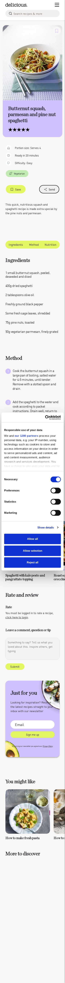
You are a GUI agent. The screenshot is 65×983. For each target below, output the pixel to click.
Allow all (32, 538)
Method (34, 244)
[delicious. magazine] (16, 5)
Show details (45, 527)
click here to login (16, 617)
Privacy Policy (48, 746)
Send (52, 189)
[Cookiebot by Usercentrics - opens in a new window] (46, 417)
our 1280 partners (26, 435)
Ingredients (16, 244)
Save (18, 189)
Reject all (32, 562)
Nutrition (50, 244)
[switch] (56, 490)
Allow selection (32, 550)
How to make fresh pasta (22, 838)
